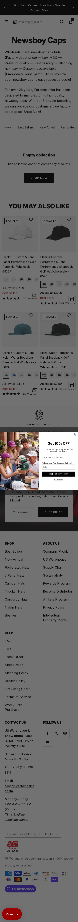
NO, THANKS (58, 479)
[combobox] (58, 467)
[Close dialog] (75, 434)
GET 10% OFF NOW (58, 474)
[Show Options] (74, 467)
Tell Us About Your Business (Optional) (57, 463)
